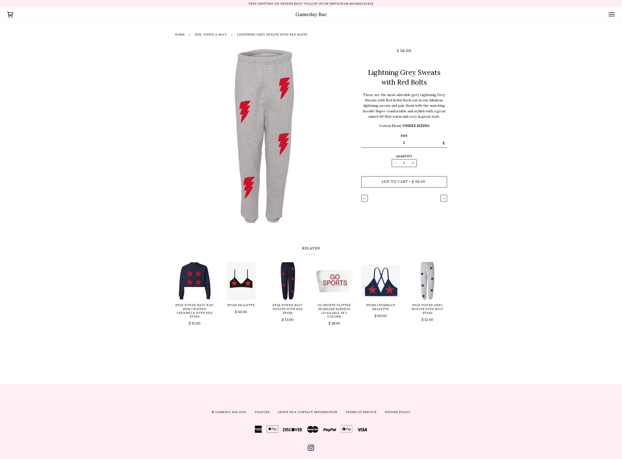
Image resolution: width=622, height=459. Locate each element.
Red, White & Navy (211, 34)
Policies (262, 412)
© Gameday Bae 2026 (229, 412)
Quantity (404, 156)
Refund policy (398, 412)
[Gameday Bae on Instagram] (311, 449)
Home (180, 34)
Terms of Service (361, 412)
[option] (264, 135)
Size (404, 135)
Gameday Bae (311, 14)
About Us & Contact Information (307, 412)
